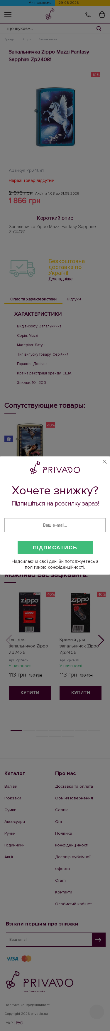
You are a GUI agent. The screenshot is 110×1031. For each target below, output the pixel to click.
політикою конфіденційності (54, 567)
